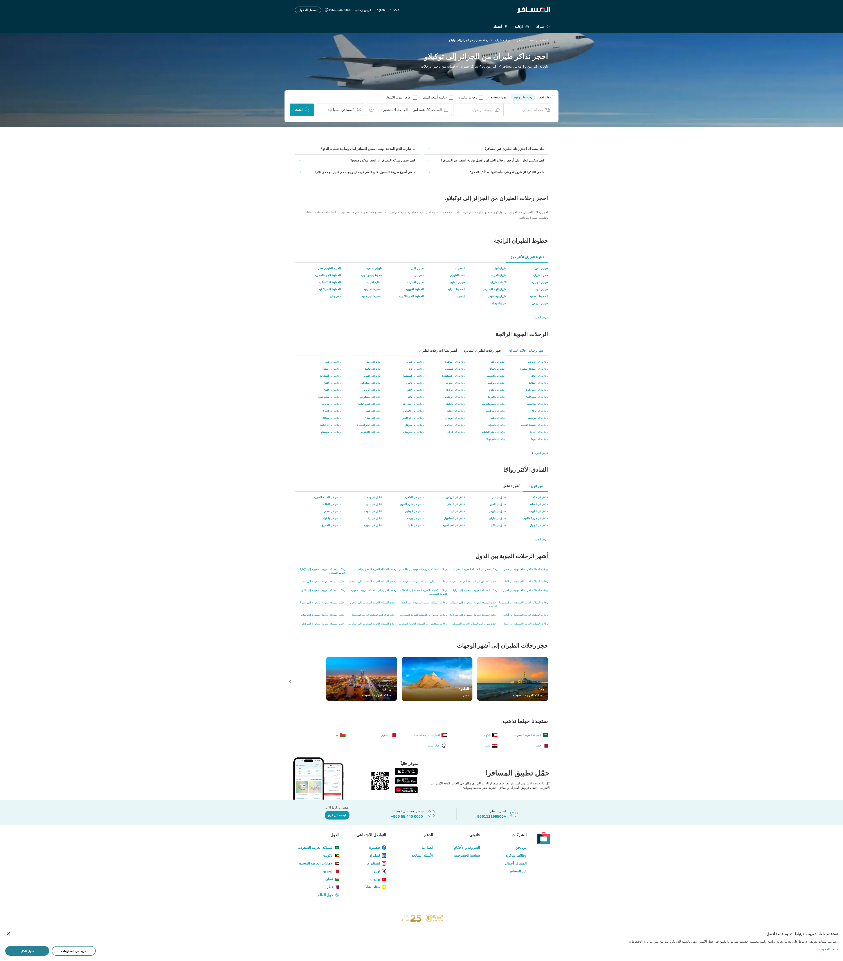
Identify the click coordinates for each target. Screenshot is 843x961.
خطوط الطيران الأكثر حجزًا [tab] (527, 257)
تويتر (376, 871)
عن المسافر (518, 871)
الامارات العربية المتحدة (316, 863)
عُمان (329, 879)
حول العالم (325, 895)
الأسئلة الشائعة (422, 855)
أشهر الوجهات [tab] (535, 486)
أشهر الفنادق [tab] (511, 486)
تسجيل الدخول (308, 10)
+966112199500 (491, 816)
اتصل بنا (427, 847)
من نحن (521, 847)
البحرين (327, 871)
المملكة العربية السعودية (315, 847)
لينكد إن (374, 855)
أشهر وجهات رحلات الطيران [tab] (526, 350)
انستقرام (373, 863)
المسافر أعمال (516, 863)
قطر (330, 887)
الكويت (328, 855)
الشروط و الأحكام (467, 847)
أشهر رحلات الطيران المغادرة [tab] (483, 350)
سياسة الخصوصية (467, 855)
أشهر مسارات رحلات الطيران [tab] (438, 350)
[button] (545, 97)
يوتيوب (375, 879)
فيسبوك (374, 847)
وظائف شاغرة (516, 855)
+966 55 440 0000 (407, 816)
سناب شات (372, 887)
